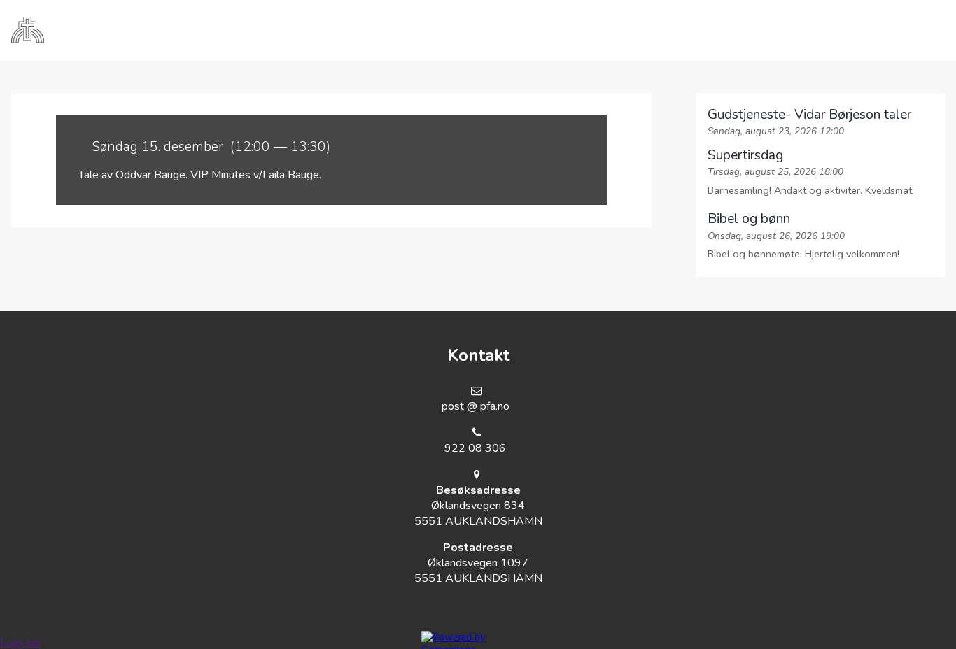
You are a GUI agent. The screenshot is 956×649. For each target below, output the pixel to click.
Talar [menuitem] (602, 30)
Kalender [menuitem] (521, 30)
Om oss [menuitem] (357, 30)
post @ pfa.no (475, 406)
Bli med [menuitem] (434, 30)
